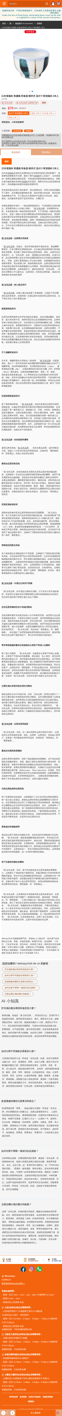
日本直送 (17, 131)
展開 (44, 103)
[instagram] (31, 1271)
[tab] (31, 1128)
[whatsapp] (39, 1271)
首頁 (4, 23)
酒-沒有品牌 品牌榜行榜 (27, 103)
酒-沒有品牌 (7, 103)
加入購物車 (36, 1413)
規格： (5, 113)
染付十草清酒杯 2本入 (19, 113)
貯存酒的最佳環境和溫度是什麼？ (20, 969)
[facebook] (23, 1271)
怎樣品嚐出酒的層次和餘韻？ (18, 994)
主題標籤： (7, 131)
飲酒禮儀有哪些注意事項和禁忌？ (20, 981)
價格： (5, 108)
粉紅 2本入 (36, 113)
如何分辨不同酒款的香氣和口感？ (20, 975)
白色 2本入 (49, 113)
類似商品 (46, 152)
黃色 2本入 (13, 118)
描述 (7, 161)
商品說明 (16, 152)
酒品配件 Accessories (24, 23)
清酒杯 (39, 23)
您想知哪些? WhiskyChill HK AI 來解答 (25, 963)
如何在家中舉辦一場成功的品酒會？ (21, 987)
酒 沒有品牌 (7, 238)
